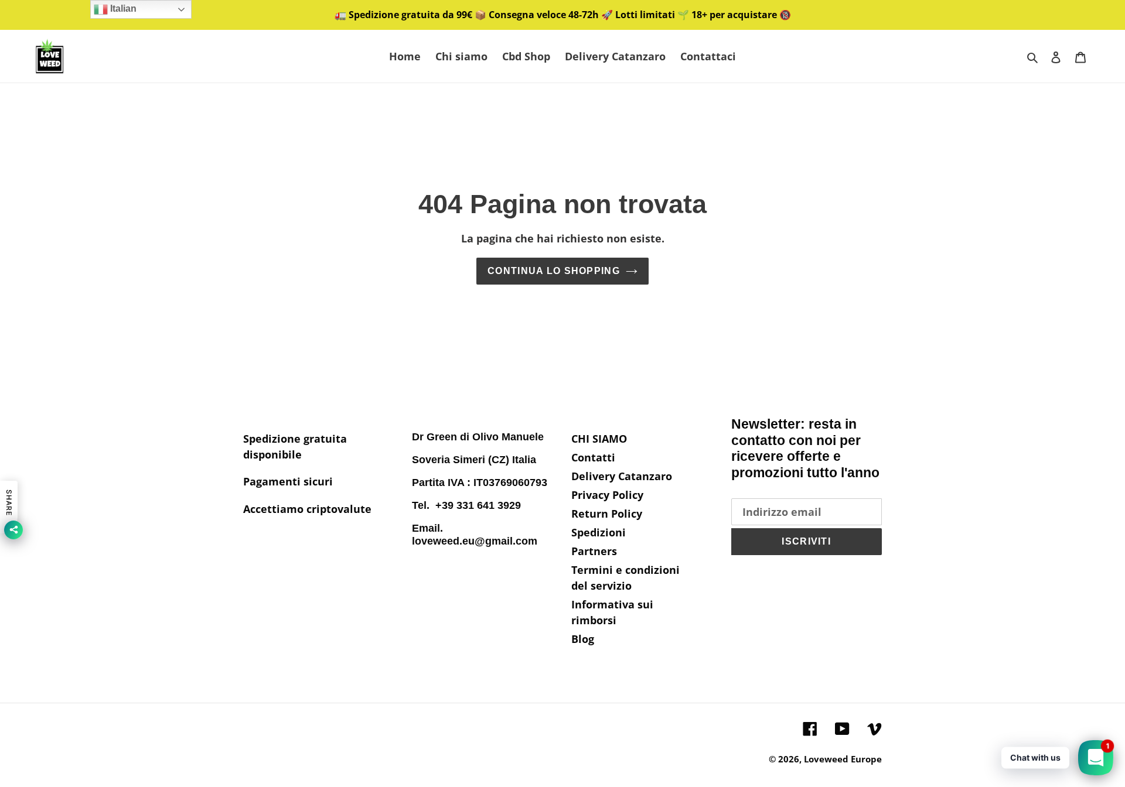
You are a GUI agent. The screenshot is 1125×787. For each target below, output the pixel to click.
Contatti (593, 457)
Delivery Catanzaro (621, 476)
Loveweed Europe (843, 759)
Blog (582, 639)
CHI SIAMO (599, 439)
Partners (594, 551)
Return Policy (606, 514)
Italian (122, 8)
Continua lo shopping (554, 271)
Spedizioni (598, 532)
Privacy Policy (607, 495)
